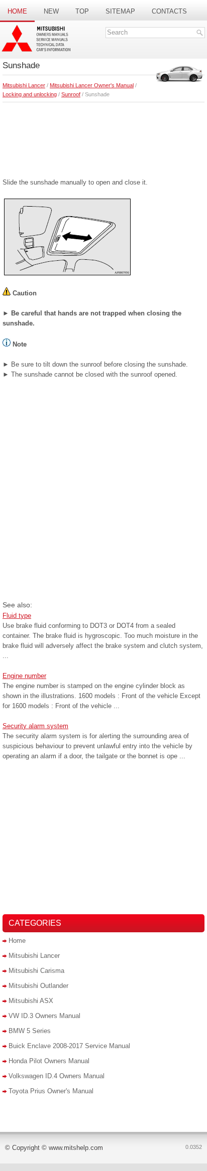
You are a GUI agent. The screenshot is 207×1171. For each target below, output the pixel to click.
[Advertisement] (103, 137)
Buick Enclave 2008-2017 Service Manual (69, 1046)
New (51, 11)
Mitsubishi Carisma (36, 970)
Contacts (169, 11)
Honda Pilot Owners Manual (49, 1061)
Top (82, 11)
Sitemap (120, 11)
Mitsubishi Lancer (24, 85)
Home (17, 11)
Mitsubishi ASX (31, 1001)
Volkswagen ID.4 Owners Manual (57, 1076)
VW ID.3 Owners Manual (44, 1016)
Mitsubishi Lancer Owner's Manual (92, 85)
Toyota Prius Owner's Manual (51, 1091)
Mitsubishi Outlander (38, 985)
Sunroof (70, 94)
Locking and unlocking (30, 94)
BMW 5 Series (30, 1031)
